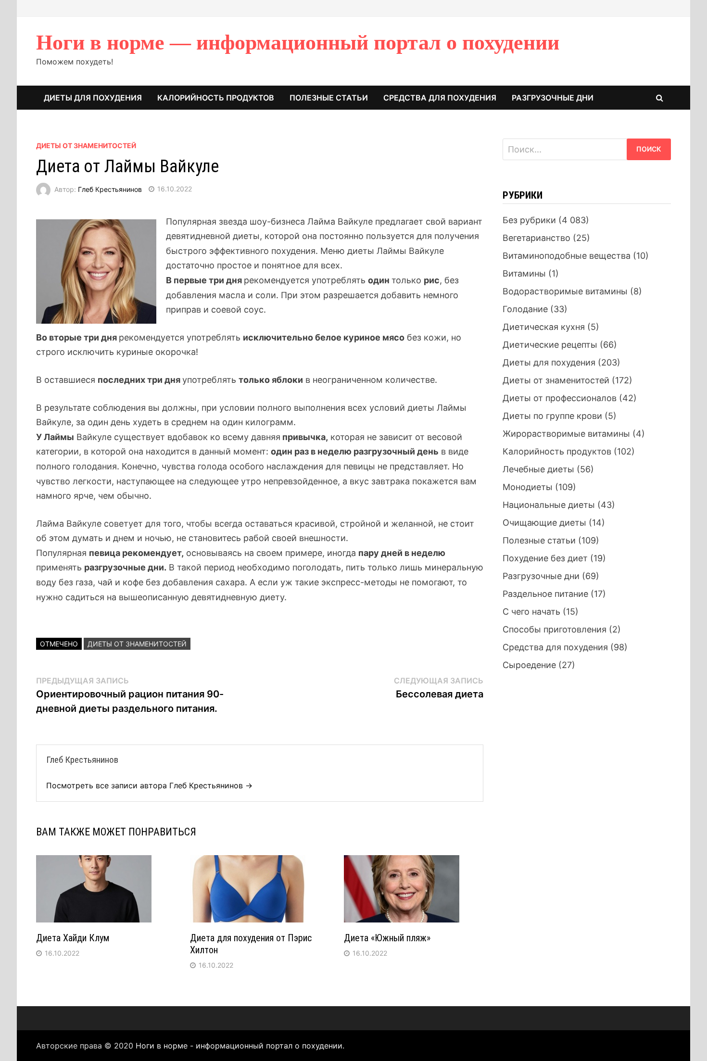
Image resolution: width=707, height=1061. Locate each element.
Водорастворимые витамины (565, 291)
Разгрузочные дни (552, 97)
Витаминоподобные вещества (567, 256)
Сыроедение (529, 665)
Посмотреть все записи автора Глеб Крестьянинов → (149, 785)
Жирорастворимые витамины (566, 434)
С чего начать (531, 611)
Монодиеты (528, 487)
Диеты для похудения (93, 97)
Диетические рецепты (550, 345)
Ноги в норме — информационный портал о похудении (297, 42)
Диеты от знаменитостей (86, 145)
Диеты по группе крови (552, 416)
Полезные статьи (329, 97)
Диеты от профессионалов (560, 398)
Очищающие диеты (544, 523)
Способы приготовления (554, 629)
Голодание (525, 309)
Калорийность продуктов (215, 97)
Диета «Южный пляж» (387, 938)
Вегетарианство (536, 238)
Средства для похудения (439, 97)
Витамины (524, 273)
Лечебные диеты (538, 469)
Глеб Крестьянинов (110, 189)
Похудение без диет (545, 558)
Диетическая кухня (544, 327)
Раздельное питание (545, 594)
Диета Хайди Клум (72, 938)
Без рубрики (529, 220)
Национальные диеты (549, 505)
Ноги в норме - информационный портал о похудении (239, 1045)
